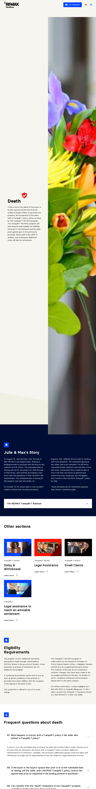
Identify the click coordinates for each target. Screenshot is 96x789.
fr (86, 5)
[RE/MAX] (10, 5)
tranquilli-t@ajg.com (74, 689)
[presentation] (48, 503)
